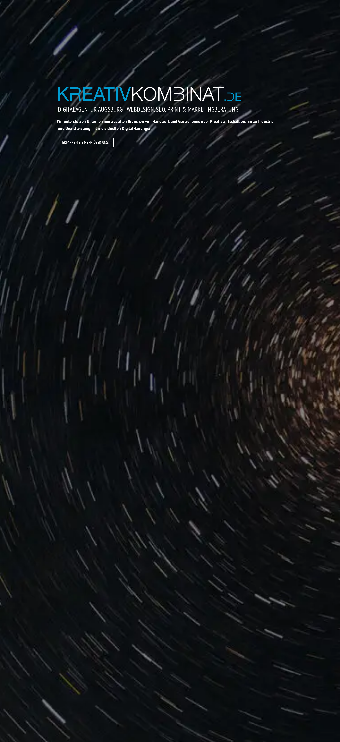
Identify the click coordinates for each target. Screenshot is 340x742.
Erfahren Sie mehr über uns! (85, 142)
